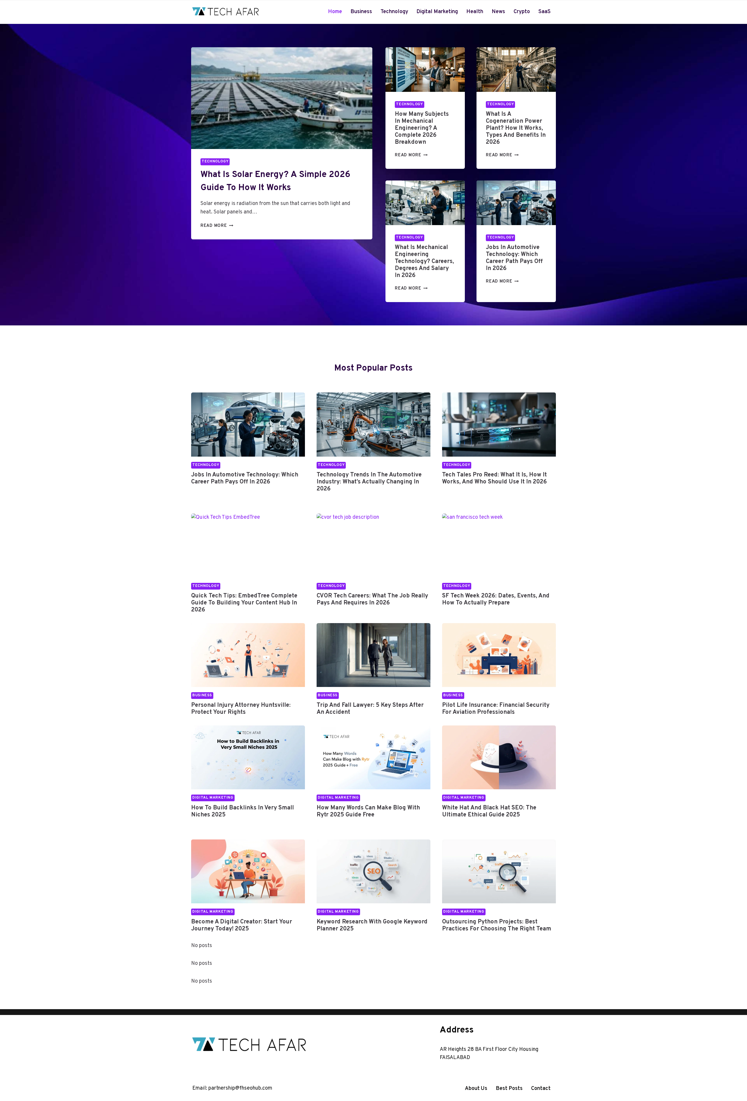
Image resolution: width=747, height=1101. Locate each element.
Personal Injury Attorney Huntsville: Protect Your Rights (241, 709)
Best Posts (509, 1088)
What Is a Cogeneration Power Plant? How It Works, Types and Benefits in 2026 (516, 128)
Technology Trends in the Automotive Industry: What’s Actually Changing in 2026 (369, 482)
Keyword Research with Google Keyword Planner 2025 (372, 925)
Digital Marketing (437, 11)
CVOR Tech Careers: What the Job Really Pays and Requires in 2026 (372, 599)
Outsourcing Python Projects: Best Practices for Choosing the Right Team (496, 925)
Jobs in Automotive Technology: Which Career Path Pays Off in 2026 (514, 258)
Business (361, 11)
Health (474, 11)
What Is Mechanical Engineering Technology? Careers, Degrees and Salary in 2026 (424, 261)
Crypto (522, 11)
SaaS (544, 11)
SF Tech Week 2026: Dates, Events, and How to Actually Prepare (495, 599)
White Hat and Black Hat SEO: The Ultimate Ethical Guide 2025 (489, 811)
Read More (215, 226)
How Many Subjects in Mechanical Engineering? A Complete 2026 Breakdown (422, 128)
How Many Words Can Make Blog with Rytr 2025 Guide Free (368, 811)
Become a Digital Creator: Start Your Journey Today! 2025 (241, 925)
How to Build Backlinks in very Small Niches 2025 (242, 811)
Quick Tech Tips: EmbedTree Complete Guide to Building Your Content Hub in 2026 (244, 603)
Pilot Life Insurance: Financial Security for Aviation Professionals (495, 709)
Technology (394, 11)
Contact (541, 1088)
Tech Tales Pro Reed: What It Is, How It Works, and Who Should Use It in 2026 (494, 478)
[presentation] (281, 98)
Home (335, 11)
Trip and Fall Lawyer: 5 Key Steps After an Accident (370, 709)
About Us (476, 1088)
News (498, 11)
